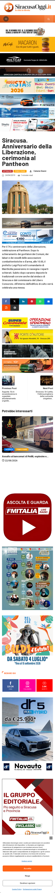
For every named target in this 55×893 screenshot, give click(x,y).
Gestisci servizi (27, 861)
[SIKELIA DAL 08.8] (27, 124)
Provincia (24, 481)
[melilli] (27, 578)
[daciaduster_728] (27, 223)
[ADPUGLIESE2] (27, 365)
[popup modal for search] (48, 19)
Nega (27, 876)
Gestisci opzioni (27, 883)
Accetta (27, 868)
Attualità (7, 171)
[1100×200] (27, 71)
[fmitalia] (27, 112)
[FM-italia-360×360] (27, 517)
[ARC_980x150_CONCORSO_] (27, 31)
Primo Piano (20, 171)
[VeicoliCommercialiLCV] (27, 59)
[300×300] (27, 640)
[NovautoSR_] (27, 735)
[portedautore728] (27, 336)
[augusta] (27, 85)
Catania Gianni (40, 171)
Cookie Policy (16, 889)
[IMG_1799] (27, 322)
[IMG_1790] (27, 100)
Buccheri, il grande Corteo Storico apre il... (25, 487)
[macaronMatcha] (27, 44)
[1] (27, 816)
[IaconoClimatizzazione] (27, 236)
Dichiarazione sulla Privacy (32, 889)
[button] (51, 838)
